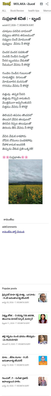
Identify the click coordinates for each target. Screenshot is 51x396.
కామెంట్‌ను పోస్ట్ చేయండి (13, 231)
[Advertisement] (25, 259)
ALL (4, 10)
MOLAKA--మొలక (24, 4)
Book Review (17, 10)
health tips (33, 10)
